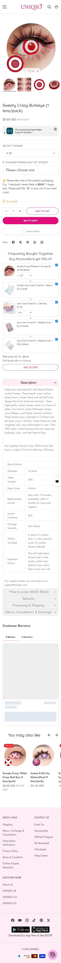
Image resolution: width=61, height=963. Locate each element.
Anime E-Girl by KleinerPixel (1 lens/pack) (40, 777)
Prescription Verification (9, 843)
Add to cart (42, 211)
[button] (30, 382)
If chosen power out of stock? (25, 162)
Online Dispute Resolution (11, 865)
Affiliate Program (43, 837)
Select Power (13, 146)
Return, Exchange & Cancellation (13, 832)
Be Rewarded (41, 843)
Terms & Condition (13, 857)
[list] (31, 47)
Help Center (41, 855)
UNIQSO (34, 949)
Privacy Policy (10, 851)
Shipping (7, 824)
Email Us (39, 824)
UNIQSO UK (9, 891)
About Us (8, 884)
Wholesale (40, 849)
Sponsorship (41, 831)
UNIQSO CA (10, 897)
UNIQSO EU (9, 903)
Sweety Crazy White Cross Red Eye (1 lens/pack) (15, 777)
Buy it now (31, 220)
